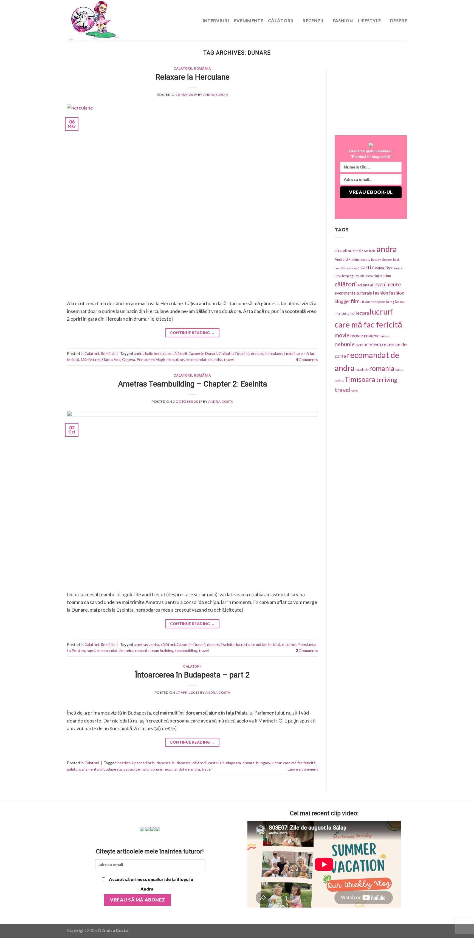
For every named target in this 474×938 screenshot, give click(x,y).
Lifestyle (369, 20)
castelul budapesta (224, 762)
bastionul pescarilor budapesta (144, 762)
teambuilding (186, 650)
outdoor (289, 644)
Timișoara (360, 379)
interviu (340, 313)
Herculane (273, 353)
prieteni (372, 344)
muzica (385, 336)
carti (365, 267)
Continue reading (192, 333)
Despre (398, 20)
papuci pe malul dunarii (142, 769)
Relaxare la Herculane (193, 77)
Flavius (365, 302)
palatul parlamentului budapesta (94, 769)
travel (229, 359)
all (345, 250)
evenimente (387, 284)
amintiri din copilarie (362, 251)
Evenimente (248, 20)
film (355, 301)
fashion (380, 293)
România (202, 69)
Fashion (343, 20)
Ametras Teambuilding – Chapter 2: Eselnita (192, 383)
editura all (366, 285)
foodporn (378, 302)
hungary (263, 762)
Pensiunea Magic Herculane (160, 359)
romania (142, 650)
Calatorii (183, 69)
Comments (307, 359)
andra (138, 353)
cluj (376, 276)
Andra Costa (215, 95)
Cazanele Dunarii (202, 353)
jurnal (351, 313)
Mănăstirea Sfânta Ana (100, 359)
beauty (365, 259)
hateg (390, 302)
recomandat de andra (204, 359)
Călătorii (281, 20)
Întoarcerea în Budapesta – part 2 (192, 674)
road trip (362, 370)
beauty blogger (381, 259)
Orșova (128, 359)
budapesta (181, 762)
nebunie (345, 344)
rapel (91, 650)
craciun (385, 275)
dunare (257, 353)
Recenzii (313, 20)
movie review (364, 335)
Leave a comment (303, 769)
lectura (362, 312)
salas (399, 369)
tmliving (386, 379)
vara (354, 391)
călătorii (180, 353)
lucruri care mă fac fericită (258, 644)
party (359, 345)
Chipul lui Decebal (234, 353)
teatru (339, 380)
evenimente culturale (353, 292)
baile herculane (158, 353)
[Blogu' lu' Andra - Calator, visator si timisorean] (108, 20)
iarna (399, 301)
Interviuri (216, 20)
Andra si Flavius (347, 259)
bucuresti (353, 268)
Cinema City (381, 268)
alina (338, 250)
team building (161, 650)
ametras (141, 644)
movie (342, 335)
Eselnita (228, 644)
